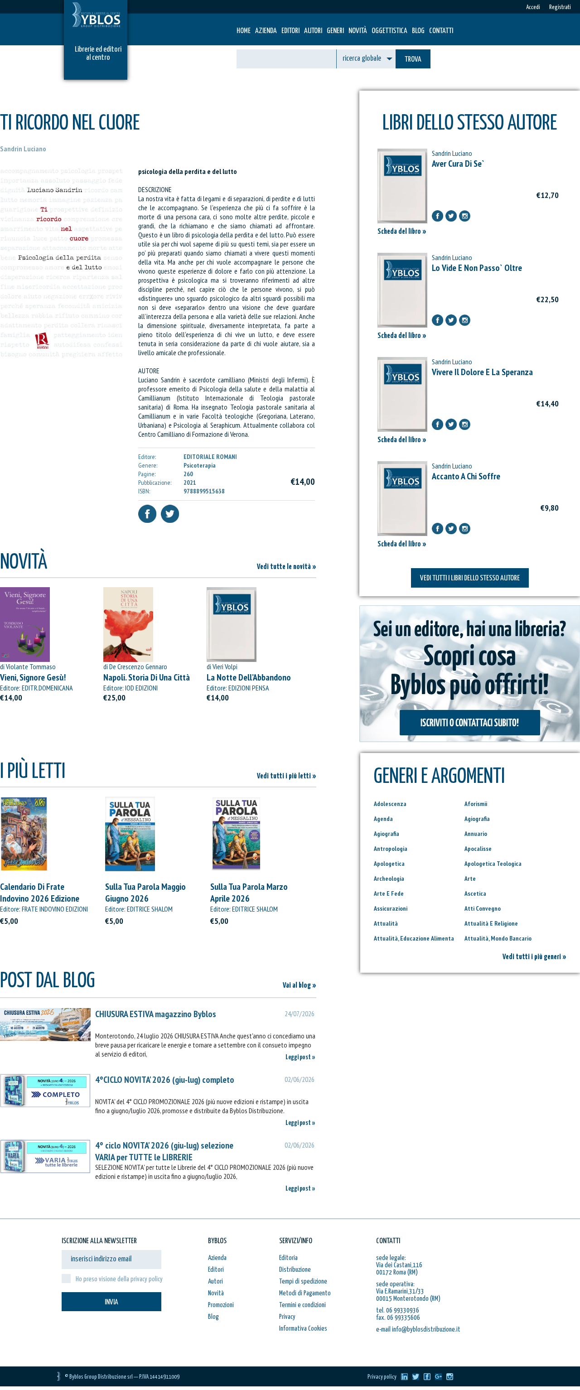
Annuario (475, 834)
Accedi (533, 7)
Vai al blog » (299, 985)
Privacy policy (381, 1377)
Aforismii (475, 804)
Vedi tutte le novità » (286, 567)
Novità (357, 31)
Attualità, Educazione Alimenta (414, 938)
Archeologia (389, 878)
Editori (290, 31)
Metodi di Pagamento (305, 1293)
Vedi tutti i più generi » (534, 957)
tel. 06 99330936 (397, 1310)
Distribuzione (295, 1269)
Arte (470, 878)
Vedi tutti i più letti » (286, 776)
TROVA (413, 59)
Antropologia (390, 849)
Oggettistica (389, 31)
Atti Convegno (482, 908)
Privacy (287, 1316)
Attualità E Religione (491, 923)
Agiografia (477, 819)
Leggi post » (300, 1057)
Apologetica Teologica (493, 863)
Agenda (383, 819)
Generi (335, 31)
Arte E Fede (389, 893)
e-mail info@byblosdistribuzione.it (418, 1329)
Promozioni (221, 1305)
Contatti (441, 31)
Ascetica (475, 893)
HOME (244, 31)
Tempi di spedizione (303, 1281)
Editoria (288, 1258)
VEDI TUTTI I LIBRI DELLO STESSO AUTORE (470, 578)
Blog (418, 31)
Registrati (560, 7)
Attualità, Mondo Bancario (498, 938)
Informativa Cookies (303, 1328)
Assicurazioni (390, 908)
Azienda (266, 31)
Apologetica (389, 863)
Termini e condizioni (302, 1305)
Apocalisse (478, 849)
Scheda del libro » (401, 232)
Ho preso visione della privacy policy (119, 1279)
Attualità (386, 923)
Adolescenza (390, 804)
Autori (313, 31)
